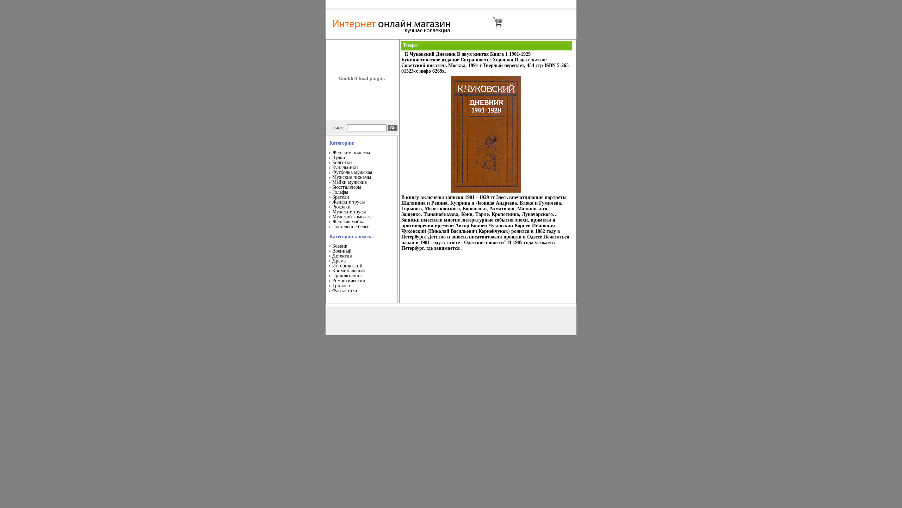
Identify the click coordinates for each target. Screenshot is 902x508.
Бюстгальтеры (346, 187)
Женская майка (348, 221)
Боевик (339, 246)
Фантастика (344, 290)
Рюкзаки (341, 207)
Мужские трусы (349, 211)
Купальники (345, 167)
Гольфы (340, 192)
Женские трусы (348, 202)
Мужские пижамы (351, 177)
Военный (342, 251)
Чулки (338, 157)
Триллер (341, 285)
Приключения (347, 275)
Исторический (347, 265)
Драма (339, 261)
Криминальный (348, 270)
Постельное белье (350, 226)
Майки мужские (349, 182)
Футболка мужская (352, 172)
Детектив (342, 256)
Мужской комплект (352, 216)
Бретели (340, 197)
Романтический (348, 280)
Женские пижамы (351, 152)
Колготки (342, 162)
